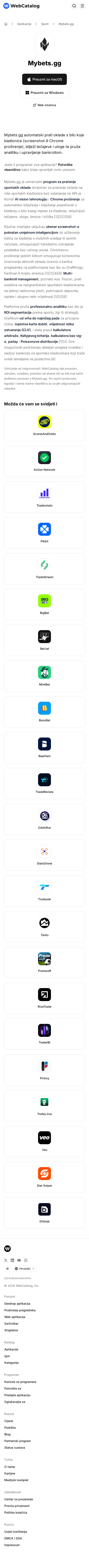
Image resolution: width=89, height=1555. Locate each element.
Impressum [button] (12, 1545)
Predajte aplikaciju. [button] (17, 1395)
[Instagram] (25, 1260)
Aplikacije (24, 24)
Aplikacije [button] (11, 1349)
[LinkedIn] (12, 1260)
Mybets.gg (66, 24)
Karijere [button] (9, 1473)
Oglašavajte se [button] (14, 1401)
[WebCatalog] (7, 1248)
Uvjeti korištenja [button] (15, 1531)
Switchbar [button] (11, 1323)
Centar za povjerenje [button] (18, 1499)
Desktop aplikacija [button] (17, 1303)
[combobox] (24, 1268)
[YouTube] (19, 1260)
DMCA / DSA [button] (13, 1538)
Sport (45, 24)
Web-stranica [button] (46, 105)
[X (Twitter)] (5, 1260)
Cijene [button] (8, 1421)
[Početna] (21, 5)
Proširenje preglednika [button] (20, 1310)
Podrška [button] (10, 1427)
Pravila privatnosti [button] (17, 1506)
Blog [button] (7, 1434)
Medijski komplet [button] (16, 1480)
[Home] (5, 24)
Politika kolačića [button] (15, 1512)
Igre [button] (7, 1356)
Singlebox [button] (11, 1330)
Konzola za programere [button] (20, 1382)
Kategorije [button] (11, 1362)
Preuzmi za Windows (47, 93)
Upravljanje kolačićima (17, 1278)
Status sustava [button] (14, 1447)
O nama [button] (9, 1466)
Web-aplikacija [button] (14, 1317)
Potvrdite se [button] (12, 1388)
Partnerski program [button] (17, 1441)
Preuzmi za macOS (47, 79)
